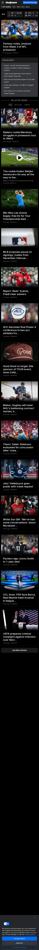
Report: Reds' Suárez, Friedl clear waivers (16, 293)
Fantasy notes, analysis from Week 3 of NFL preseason (17, 46)
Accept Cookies (19, 938)
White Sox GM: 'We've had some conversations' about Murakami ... (19, 522)
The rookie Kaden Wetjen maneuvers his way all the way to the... (18, 174)
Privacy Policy (30, 934)
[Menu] (3, 2)
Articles (18, 105)
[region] (19, 932)
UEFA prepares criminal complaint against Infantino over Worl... (19, 636)
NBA (19, 7)
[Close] (34, 917)
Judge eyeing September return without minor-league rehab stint (17, 75)
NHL (23, 7)
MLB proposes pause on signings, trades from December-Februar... (17, 255)
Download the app (30, 2)
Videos (27, 105)
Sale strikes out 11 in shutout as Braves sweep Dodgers (17, 92)
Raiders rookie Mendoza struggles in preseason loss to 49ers (19, 135)
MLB (28, 7)
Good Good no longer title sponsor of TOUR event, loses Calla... (18, 369)
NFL (14, 7)
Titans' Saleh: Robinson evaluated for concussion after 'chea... (18, 447)
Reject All (19, 943)
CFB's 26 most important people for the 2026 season (19, 81)
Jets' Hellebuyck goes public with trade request (18, 485)
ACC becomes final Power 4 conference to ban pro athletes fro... (19, 330)
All (10, 105)
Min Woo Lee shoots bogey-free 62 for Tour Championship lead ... (16, 215)
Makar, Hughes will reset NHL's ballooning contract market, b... (18, 408)
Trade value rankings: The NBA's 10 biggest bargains (19, 86)
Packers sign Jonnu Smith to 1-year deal (18, 560)
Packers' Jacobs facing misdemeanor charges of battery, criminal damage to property (17, 68)
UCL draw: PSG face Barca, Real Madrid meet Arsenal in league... (19, 597)
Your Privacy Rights (19, 947)
